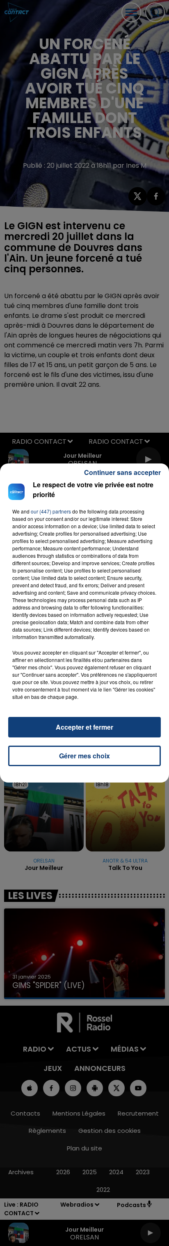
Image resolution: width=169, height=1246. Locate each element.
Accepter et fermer (84, 727)
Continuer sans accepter (122, 472)
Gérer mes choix (84, 755)
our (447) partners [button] (51, 511)
